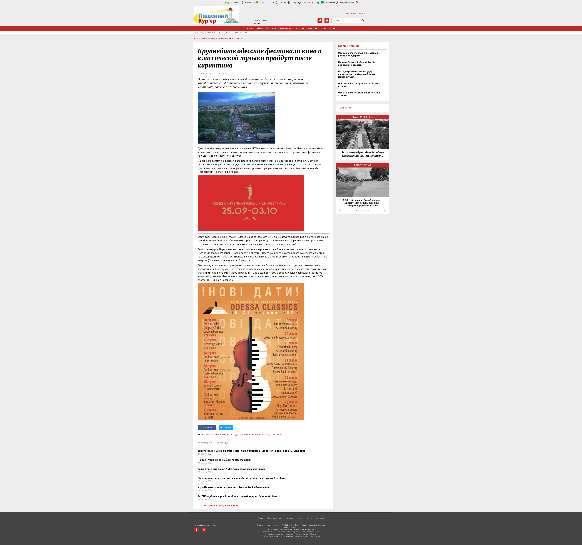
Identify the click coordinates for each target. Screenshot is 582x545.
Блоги (311, 28)
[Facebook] (320, 20)
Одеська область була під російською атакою (359, 85)
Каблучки (330, 2)
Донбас (283, 2)
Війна (250, 28)
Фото (298, 28)
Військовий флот (266, 28)
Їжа (320, 2)
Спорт (294, 2)
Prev (340, 210)
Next (385, 210)
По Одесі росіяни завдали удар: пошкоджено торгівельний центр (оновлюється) (357, 74)
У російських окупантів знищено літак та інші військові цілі (233, 487)
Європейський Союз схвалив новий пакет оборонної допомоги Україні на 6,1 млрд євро (251, 450)
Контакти (326, 28)
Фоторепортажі (362, 165)
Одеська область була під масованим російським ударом (359, 54)
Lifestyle (306, 2)
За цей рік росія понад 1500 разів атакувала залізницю (231, 469)
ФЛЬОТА (256, 23)
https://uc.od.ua (216, 16)
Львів (262, 2)
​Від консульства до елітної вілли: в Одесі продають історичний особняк (242, 478)
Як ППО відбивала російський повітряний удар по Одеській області (238, 496)
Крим (272, 2)
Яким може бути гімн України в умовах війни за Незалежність (362, 154)
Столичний (250, 2)
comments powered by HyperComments (218, 505)
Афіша (237, 2)
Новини (284, 28)
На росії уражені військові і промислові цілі (224, 460)
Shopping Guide (347, 2)
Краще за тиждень (362, 116)
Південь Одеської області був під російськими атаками (356, 63)
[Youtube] (326, 20)
